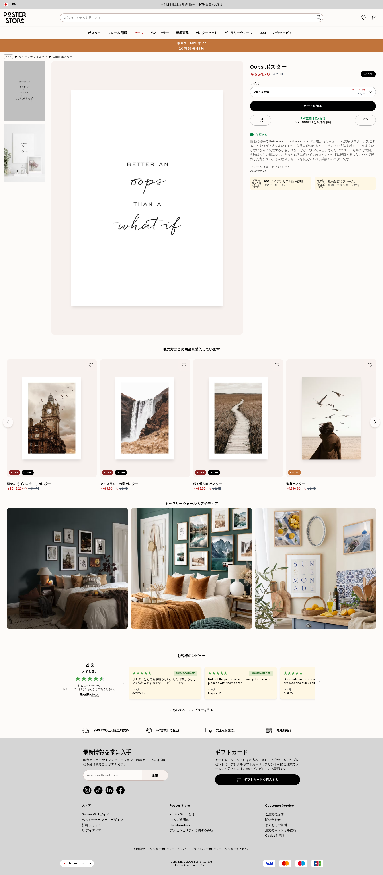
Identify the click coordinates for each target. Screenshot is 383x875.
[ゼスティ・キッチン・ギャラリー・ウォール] (315, 568)
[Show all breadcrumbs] (8, 56)
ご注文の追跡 (274, 814)
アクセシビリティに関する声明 (191, 830)
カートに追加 (313, 106)
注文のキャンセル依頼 (280, 830)
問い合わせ (273, 820)
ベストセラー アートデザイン (102, 820)
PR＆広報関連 (179, 820)
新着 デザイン (91, 825)
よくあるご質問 (276, 825)
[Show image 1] (24, 91)
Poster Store (201, 861)
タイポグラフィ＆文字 (33, 57)
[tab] (363, 18)
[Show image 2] (24, 153)
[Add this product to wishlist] (365, 120)
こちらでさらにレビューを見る (191, 710)
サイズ (254, 83)
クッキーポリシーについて (168, 849)
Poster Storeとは (182, 814)
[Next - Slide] (375, 422)
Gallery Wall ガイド (95, 814)
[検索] (319, 17)
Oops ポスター (62, 57)
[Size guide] (260, 120)
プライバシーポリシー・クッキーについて (219, 849)
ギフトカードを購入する (261, 780)
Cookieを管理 (275, 836)
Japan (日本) (77, 863)
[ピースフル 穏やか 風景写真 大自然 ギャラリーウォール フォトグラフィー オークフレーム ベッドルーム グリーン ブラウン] (191, 568)
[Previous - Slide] (8, 422)
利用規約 (140, 849)
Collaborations (180, 825)
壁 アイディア (91, 830)
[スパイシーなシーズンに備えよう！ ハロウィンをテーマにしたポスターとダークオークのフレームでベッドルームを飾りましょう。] (67, 568)
